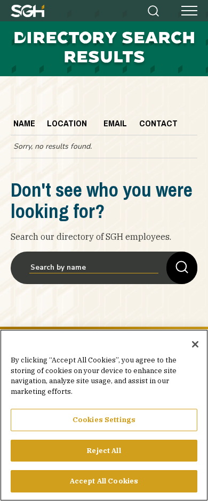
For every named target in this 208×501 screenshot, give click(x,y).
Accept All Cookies (104, 481)
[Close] (195, 344)
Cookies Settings (104, 419)
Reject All (104, 450)
